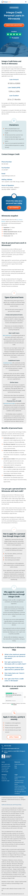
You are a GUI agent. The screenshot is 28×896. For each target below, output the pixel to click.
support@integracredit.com (8, 175)
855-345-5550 (5, 164)
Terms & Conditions (19, 789)
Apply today (14, 737)
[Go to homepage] (6, 2)
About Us (4, 777)
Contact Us (4, 779)
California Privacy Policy (20, 788)
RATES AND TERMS (14, 7)
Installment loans (7, 363)
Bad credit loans (7, 335)
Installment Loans (6, 766)
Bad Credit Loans (6, 764)
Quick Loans (5, 770)
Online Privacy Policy (20, 786)
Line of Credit (5, 771)
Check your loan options (14, 25)
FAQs (16, 768)
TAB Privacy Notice (19, 780)
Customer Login (5, 780)
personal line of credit (9, 403)
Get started (14, 207)
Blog (16, 766)
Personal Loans (5, 768)
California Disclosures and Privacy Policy (11, 804)
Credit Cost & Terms (19, 764)
